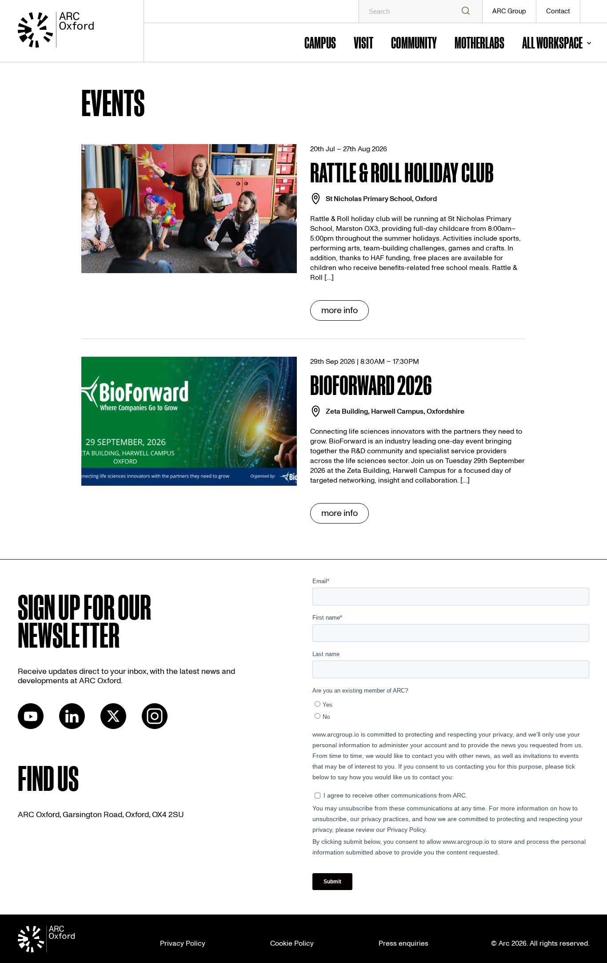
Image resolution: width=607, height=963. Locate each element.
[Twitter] (113, 727)
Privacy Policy (182, 943)
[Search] (465, 11)
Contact (558, 11)
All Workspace (552, 42)
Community (414, 42)
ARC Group (509, 11)
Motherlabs (479, 42)
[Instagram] (155, 727)
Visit (363, 42)
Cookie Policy (292, 943)
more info (339, 310)
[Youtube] (31, 727)
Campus (320, 42)
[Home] (71, 31)
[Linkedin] (72, 727)
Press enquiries (403, 943)
